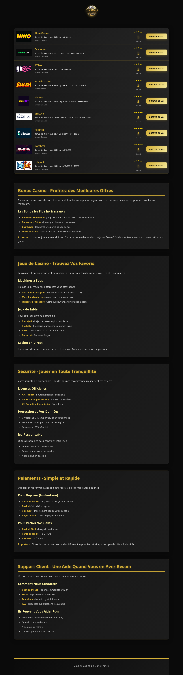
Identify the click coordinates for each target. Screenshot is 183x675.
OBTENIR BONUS (157, 36)
